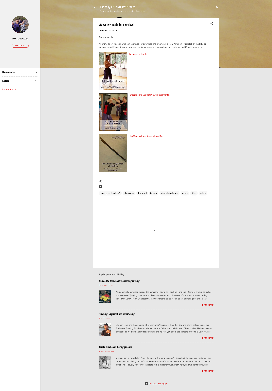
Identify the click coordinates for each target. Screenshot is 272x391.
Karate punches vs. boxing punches (115, 347)
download (142, 193)
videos (203, 193)
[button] (211, 24)
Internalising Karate (138, 54)
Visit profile (20, 46)
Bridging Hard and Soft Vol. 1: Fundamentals (150, 95)
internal (153, 193)
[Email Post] (100, 187)
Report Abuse (9, 89)
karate (185, 193)
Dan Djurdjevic (20, 39)
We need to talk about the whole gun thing (119, 281)
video (193, 193)
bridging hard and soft (110, 193)
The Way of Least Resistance (117, 6)
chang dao (129, 193)
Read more (207, 305)
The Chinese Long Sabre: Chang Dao (146, 136)
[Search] (217, 7)
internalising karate (169, 193)
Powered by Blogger (157, 383)
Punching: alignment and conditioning (117, 314)
